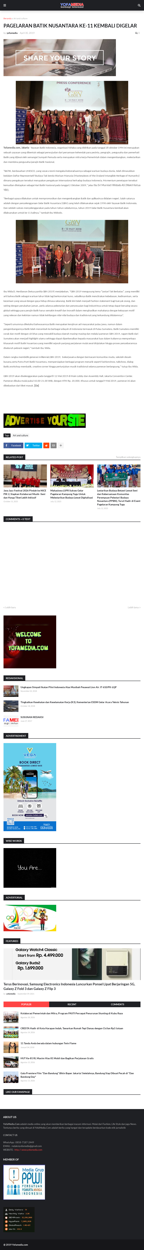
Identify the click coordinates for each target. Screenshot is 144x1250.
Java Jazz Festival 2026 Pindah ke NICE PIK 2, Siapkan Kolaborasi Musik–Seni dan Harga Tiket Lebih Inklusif (25, 494)
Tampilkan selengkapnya (128, 457)
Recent (72, 1004)
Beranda (7, 18)
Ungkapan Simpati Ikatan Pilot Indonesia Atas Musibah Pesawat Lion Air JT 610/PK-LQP (69, 687)
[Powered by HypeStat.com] (19, 1231)
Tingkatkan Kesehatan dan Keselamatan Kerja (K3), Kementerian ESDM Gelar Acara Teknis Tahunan (75, 702)
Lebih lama (133, 607)
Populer (26, 1004)
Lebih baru (10, 607)
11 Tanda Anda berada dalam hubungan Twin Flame (48, 1043)
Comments (117, 1004)
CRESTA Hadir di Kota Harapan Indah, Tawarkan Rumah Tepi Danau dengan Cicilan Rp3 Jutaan (72, 1028)
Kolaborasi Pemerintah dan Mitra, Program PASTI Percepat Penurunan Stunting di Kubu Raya (72, 1013)
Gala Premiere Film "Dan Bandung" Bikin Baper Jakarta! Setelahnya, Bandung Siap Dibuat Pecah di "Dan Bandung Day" (77, 1075)
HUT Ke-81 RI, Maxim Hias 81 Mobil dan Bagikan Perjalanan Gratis (57, 1058)
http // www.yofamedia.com (28, 1149)
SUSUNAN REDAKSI (32, 717)
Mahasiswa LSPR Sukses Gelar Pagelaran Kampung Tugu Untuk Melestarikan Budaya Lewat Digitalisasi (71, 494)
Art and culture (20, 18)
